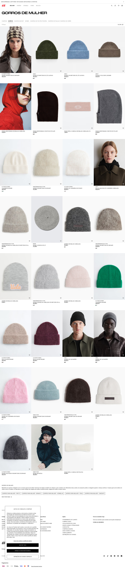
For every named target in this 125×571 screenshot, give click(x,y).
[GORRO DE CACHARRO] (78, 333)
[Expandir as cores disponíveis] (34, 78)
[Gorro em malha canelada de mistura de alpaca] (15, 219)
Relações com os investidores (41, 527)
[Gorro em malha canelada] (78, 219)
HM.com (4, 510)
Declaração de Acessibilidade (41, 530)
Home (32, 5)
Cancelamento (67, 532)
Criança (25, 5)
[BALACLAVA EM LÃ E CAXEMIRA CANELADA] (109, 162)
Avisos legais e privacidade (70, 525)
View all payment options (36, 566)
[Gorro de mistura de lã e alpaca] (46, 49)
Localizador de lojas (69, 523)
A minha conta (66, 521)
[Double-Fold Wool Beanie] (109, 49)
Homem (19, 5)
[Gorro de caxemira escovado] (78, 162)
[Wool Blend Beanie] (15, 333)
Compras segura (67, 529)
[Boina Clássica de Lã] (46, 219)
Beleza (38, 5)
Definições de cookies (69, 534)
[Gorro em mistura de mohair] (15, 49)
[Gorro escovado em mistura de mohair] (15, 447)
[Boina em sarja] (46, 447)
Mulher (12, 5)
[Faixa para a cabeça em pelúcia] (78, 447)
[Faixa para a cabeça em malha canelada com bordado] (78, 106)
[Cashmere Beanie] (15, 162)
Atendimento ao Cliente (69, 519)
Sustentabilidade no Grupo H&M (42, 523)
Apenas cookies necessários (23, 550)
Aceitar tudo (22, 545)
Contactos (65, 527)
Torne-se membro (98, 522)
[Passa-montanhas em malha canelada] (15, 106)
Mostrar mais (6, 496)
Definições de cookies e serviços (23, 556)
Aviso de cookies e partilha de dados (23, 540)
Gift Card (5, 529)
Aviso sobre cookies (68, 530)
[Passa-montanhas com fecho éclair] (46, 106)
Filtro (120, 24)
